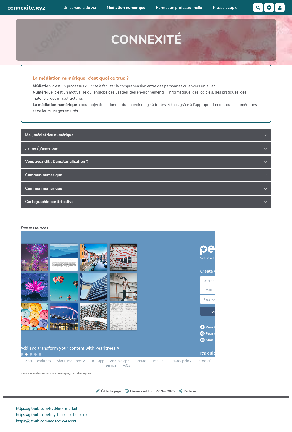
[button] (280, 7)
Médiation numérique (126, 7)
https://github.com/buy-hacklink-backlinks (52, 414)
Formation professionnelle (179, 7)
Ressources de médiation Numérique (45, 373)
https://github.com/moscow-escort (46, 421)
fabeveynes (83, 373)
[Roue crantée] (269, 7)
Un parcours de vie (79, 7)
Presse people (225, 7)
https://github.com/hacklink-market (46, 408)
